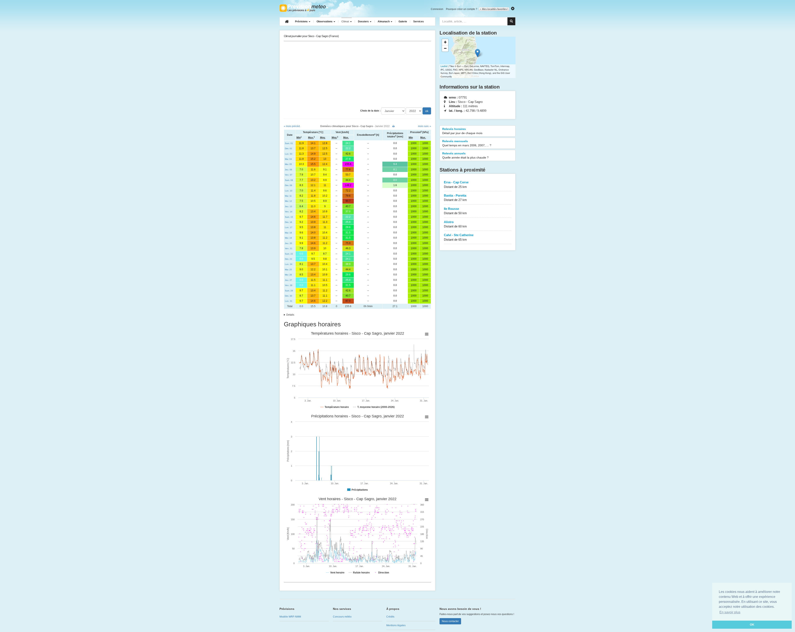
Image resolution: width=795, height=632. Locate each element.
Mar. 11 (288, 196)
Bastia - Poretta (455, 198)
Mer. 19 (288, 238)
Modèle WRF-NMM (290, 616)
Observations (325, 21)
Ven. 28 (288, 285)
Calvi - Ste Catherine (458, 237)
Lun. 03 (288, 154)
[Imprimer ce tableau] (393, 126)
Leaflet (444, 66)
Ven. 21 (288, 248)
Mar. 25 (288, 269)
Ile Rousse (455, 211)
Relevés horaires (462, 131)
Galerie (403, 21)
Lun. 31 (288, 301)
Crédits (390, 616)
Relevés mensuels (466, 143)
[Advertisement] (357, 74)
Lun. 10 (288, 191)
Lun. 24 (288, 264)
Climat (345, 21)
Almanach (384, 21)
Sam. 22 (289, 254)
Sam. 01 (289, 143)
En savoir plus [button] (729, 612)
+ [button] (445, 42)
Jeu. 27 (288, 280)
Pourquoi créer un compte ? (461, 9)
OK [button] (752, 624)
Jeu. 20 (288, 243)
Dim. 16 (288, 222)
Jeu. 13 (288, 206)
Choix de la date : (370, 110)
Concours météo (342, 616)
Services (418, 21)
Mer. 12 (288, 201)
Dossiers (363, 21)
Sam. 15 (289, 217)
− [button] (445, 48)
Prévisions (301, 21)
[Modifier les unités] (512, 9)
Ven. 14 (288, 211)
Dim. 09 (288, 185)
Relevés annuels (465, 155)
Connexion (437, 9)
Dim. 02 (288, 148)
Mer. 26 (288, 275)
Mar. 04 (288, 159)
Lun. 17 (288, 227)
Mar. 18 (288, 233)
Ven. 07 (288, 175)
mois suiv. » (424, 126)
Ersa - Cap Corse (456, 184)
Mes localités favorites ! (495, 9)
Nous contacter (450, 621)
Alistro (455, 224)
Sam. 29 (289, 291)
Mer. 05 (288, 164)
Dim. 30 (288, 296)
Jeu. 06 (288, 169)
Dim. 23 (288, 259)
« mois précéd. (292, 126)
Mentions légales (396, 625)
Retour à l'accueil (303, 8)
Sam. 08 (289, 180)
